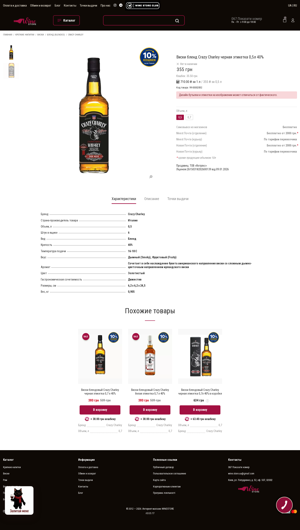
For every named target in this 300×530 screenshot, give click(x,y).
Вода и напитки (11, 499)
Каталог (8, 459)
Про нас (105, 5)
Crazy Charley (75, 34)
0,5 (180, 117)
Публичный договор (163, 467)
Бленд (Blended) (56, 34)
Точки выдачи (88, 5)
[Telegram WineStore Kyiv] (142, 6)
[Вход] (293, 20)
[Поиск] (144, 20)
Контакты (70, 5)
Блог (57, 5)
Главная (7, 34)
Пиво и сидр (9, 493)
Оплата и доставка (15, 5)
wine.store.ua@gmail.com (241, 473)
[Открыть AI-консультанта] (19, 500)
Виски (40, 34)
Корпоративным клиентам (167, 486)
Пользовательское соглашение (169, 473)
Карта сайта (159, 480)
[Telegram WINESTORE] (120, 5)
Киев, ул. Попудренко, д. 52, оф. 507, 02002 (250, 480)
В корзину (100, 410)
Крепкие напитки (24, 34)
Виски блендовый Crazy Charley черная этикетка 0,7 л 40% (100, 391)
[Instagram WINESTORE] (115, 5)
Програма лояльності (164, 493)
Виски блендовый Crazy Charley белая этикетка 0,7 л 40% (150, 391)
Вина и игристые (11, 486)
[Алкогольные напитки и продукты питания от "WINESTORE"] (25, 20)
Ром (5, 480)
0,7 (189, 117)
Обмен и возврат (40, 5)
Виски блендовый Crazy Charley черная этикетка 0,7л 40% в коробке (200, 391)
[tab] (124, 200)
